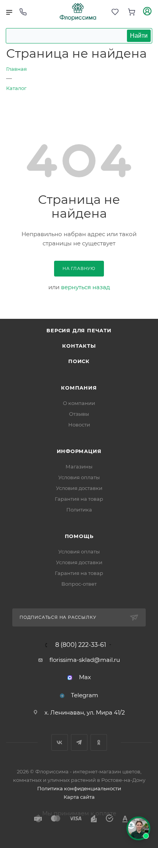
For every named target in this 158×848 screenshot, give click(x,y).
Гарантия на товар (79, 499)
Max (85, 677)
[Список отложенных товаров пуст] (115, 12)
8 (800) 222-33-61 (80, 645)
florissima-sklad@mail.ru (84, 659)
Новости (79, 425)
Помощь (79, 536)
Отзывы (79, 414)
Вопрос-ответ (79, 584)
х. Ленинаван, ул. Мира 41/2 (84, 712)
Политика (79, 509)
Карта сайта (79, 797)
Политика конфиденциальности (79, 788)
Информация (79, 451)
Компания (79, 388)
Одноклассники (99, 742)
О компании (79, 403)
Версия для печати (79, 330)
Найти (139, 35)
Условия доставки (79, 488)
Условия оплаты (79, 477)
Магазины (79, 466)
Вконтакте (59, 742)
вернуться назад (85, 287)
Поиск (79, 361)
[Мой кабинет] (147, 12)
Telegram (84, 695)
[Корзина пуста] (131, 12)
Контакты (78, 346)
